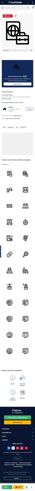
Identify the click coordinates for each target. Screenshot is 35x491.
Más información (22, 80)
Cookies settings (18, 466)
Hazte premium (17, 422)
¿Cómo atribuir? (19, 102)
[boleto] (9, 254)
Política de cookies (9, 464)
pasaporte (23, 127)
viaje (4, 127)
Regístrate (17, 458)
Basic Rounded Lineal (12, 118)
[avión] (9, 190)
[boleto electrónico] (9, 303)
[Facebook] (8, 448)
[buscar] (25, 254)
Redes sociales (17, 443)
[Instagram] (21, 448)
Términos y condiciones (11, 462)
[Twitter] (13, 448)
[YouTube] (26, 448)
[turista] (9, 270)
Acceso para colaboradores (18, 417)
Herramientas (6, 432)
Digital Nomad (17, 115)
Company (5, 440)
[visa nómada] (25, 174)
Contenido (5, 429)
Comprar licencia (17, 84)
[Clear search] (24, 8)
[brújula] (25, 222)
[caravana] (9, 206)
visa (17, 127)
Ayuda (4, 436)
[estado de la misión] (25, 206)
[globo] (25, 238)
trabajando (11, 127)
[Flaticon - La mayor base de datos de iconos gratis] (15, 2)
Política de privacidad (25, 462)
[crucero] (25, 286)
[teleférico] (9, 286)
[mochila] (25, 190)
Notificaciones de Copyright (24, 464)
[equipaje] (9, 174)
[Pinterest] (17, 448)
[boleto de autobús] (9, 238)
